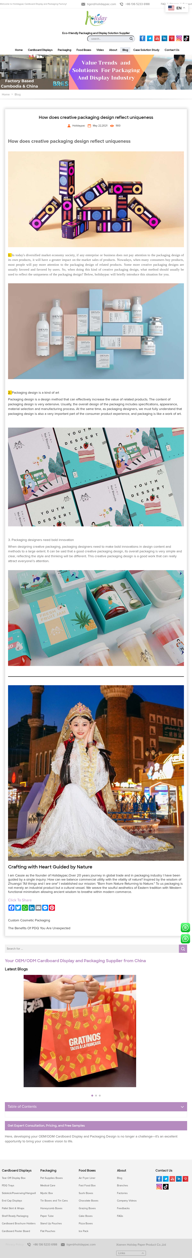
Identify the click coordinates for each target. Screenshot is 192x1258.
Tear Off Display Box (14, 1178)
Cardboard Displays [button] (40, 50)
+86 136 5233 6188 (137, 4)
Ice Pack (83, 1231)
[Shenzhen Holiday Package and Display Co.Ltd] (96, 18)
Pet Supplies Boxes (51, 1178)
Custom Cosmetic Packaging (29, 920)
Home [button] (19, 50)
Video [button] (100, 50)
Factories (122, 1193)
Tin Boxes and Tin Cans (54, 1200)
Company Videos (127, 1200)
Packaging (48, 1170)
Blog (18, 94)
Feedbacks (123, 1208)
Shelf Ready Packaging (15, 1216)
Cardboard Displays (17, 1170)
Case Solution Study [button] (146, 50)
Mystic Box (46, 1193)
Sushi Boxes (86, 1193)
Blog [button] (125, 50)
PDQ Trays (8, 1185)
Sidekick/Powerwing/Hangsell (19, 1193)
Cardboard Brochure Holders (19, 1223)
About (121, 1170)
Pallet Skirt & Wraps (13, 1208)
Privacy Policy (15, 1244)
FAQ (163, 4)
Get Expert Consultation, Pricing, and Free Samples (46, 1126)
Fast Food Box (87, 1185)
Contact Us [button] (172, 50)
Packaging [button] (64, 50)
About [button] (113, 50)
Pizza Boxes (86, 1223)
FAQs (120, 1216)
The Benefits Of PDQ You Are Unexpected (39, 928)
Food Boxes (87, 1170)
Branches (122, 1185)
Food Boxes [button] (83, 50)
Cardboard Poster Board (16, 1231)
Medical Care (47, 1185)
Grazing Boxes (87, 1208)
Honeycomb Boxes (51, 1208)
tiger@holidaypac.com (101, 4)
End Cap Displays (12, 1200)
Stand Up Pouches (51, 1223)
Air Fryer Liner (87, 1178)
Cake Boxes (86, 1216)
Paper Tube (47, 1216)
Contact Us (163, 1170)
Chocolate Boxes (88, 1200)
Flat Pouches (47, 1231)
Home (6, 94)
